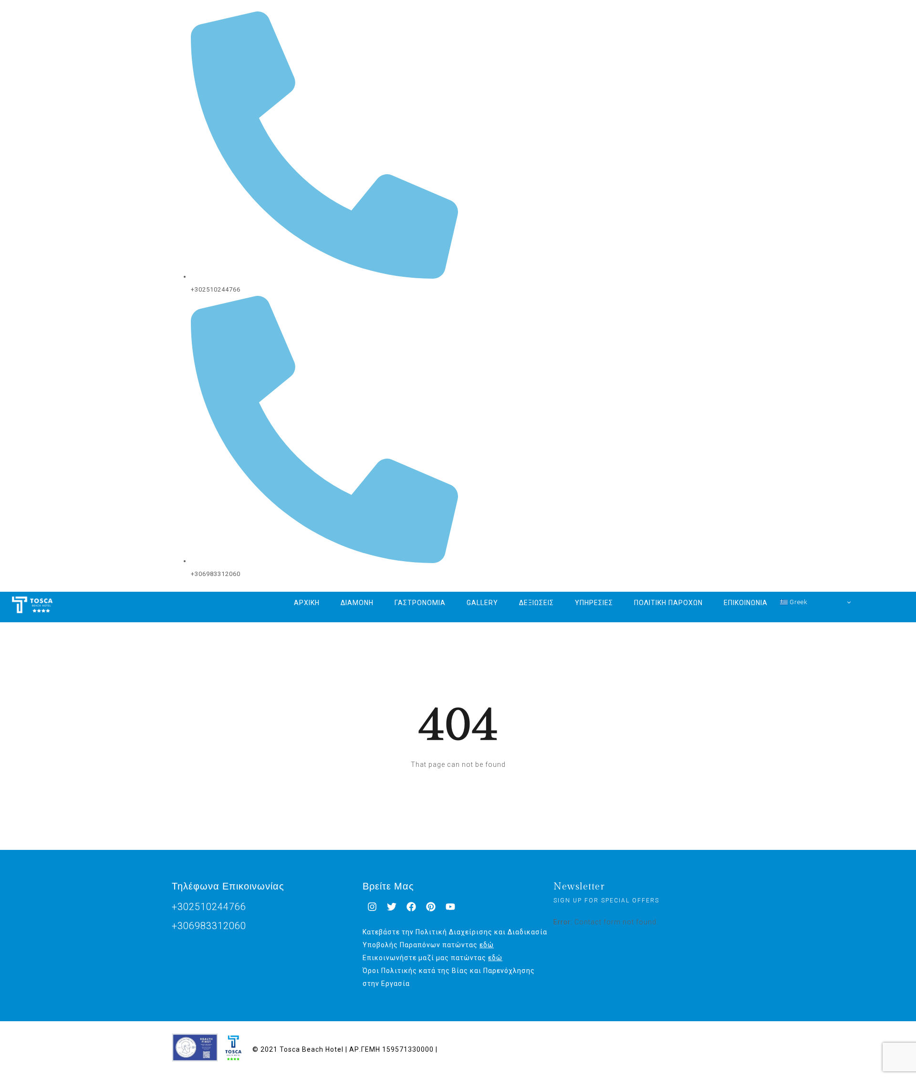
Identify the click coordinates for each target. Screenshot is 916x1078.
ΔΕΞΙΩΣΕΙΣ (536, 602)
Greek (798, 602)
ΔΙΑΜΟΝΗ (357, 602)
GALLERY (482, 602)
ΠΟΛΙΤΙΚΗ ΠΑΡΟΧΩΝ (668, 602)
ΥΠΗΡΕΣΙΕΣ (594, 602)
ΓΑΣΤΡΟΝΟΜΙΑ (420, 602)
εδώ (486, 945)
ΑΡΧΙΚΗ (307, 602)
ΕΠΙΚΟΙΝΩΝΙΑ (746, 602)
